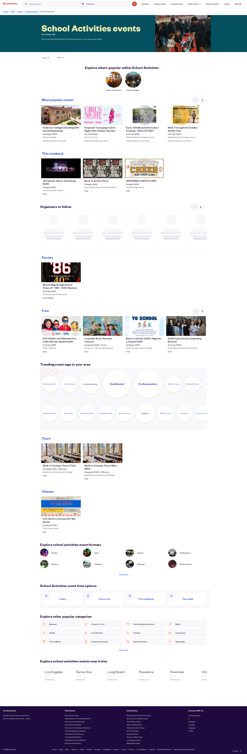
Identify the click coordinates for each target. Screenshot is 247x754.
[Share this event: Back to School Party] (118, 174)
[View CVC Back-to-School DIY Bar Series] (61, 506)
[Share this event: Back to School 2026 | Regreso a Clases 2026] (160, 332)
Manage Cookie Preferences (184, 749)
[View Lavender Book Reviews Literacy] (102, 326)
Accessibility (141, 749)
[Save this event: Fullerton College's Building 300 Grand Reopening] (71, 121)
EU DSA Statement (164, 749)
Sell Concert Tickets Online (75, 721)
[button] (194, 4)
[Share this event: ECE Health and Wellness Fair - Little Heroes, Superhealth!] (77, 332)
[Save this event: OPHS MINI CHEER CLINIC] (154, 174)
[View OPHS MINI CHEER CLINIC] (144, 168)
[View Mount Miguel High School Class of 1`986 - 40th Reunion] (61, 272)
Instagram (192, 728)
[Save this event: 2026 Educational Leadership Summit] (196, 332)
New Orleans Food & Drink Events (139, 715)
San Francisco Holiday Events (137, 718)
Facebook (191, 721)
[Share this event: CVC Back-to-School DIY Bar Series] (77, 512)
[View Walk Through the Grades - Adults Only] (186, 115)
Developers (107, 749)
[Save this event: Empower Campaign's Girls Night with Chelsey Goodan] (112, 121)
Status (116, 749)
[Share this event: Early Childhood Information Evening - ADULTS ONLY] (160, 121)
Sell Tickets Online (71, 715)
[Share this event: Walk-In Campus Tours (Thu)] (77, 459)
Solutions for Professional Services (77, 728)
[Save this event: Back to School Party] (112, 174)
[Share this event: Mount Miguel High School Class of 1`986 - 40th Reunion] (77, 278)
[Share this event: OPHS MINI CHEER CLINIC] (160, 174)
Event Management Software (75, 731)
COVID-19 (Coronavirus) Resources (16, 715)
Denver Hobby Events (134, 724)
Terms (123, 749)
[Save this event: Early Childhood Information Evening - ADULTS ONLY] (154, 121)
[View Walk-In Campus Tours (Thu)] (61, 453)
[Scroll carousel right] (202, 100)
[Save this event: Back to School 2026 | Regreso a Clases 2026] (154, 332)
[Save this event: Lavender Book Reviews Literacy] (112, 332)
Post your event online (73, 743)
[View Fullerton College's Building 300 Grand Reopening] (61, 115)
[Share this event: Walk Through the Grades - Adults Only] (202, 121)
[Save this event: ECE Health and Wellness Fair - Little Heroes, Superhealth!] (71, 332)
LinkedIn (191, 724)
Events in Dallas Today (135, 737)
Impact (89, 749)
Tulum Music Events (134, 721)
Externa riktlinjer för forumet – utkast (16, 718)
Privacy (131, 749)
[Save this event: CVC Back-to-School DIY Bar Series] (71, 512)
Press (82, 749)
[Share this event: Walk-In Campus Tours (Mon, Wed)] (118, 459)
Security (97, 749)
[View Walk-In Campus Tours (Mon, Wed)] (102, 453)
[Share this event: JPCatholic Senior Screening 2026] (77, 174)
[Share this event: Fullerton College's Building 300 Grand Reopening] (77, 121)
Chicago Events (132, 734)
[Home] (10, 4)
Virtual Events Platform (73, 737)
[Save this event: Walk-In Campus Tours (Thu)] (71, 459)
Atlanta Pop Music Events (136, 728)
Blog (61, 749)
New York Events (133, 731)
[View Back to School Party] (102, 168)
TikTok (190, 731)
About (54, 749)
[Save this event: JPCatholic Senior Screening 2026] (71, 174)
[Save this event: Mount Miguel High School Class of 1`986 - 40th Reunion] (71, 278)
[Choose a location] (82, 3)
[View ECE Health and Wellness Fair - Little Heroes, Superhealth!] (61, 326)
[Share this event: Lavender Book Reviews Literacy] (118, 332)
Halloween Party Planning (74, 734)
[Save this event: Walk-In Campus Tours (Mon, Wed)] (112, 459)
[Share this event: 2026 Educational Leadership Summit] (202, 332)
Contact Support (194, 715)
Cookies (152, 749)
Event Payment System (73, 724)
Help (67, 749)
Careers (74, 749)
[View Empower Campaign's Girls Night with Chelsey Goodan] (102, 115)
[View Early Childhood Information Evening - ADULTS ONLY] (144, 115)
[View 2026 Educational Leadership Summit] (186, 326)
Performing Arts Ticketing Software (78, 718)
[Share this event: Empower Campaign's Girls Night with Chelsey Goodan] (118, 121)
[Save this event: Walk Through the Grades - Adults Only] (196, 121)
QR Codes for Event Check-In (75, 740)
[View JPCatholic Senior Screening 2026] (61, 168)
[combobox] (108, 4)
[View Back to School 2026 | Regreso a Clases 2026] (144, 326)
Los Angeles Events (134, 740)
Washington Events (133, 743)
